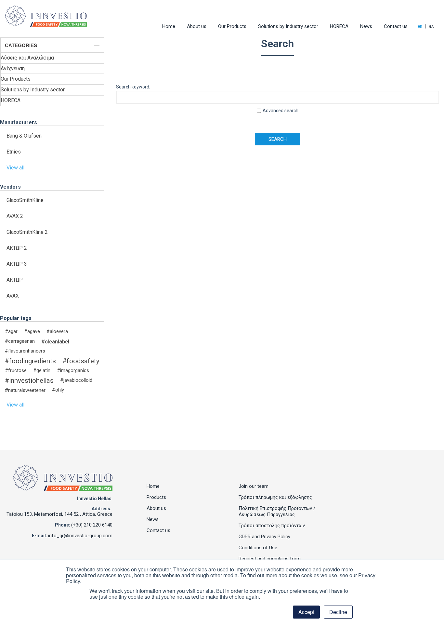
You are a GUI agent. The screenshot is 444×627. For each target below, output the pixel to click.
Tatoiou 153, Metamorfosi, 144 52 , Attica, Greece (59, 514)
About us (196, 26)
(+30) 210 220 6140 (91, 525)
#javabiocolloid (76, 380)
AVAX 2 (15, 216)
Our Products (232, 26)
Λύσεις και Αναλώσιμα (27, 58)
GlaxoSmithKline (25, 200)
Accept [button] (306, 612)
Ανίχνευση (13, 68)
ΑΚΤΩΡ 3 (17, 264)
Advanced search (280, 110)
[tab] (52, 45)
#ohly (58, 390)
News (366, 26)
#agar (11, 331)
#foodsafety (80, 361)
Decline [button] (338, 612)
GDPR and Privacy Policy (264, 537)
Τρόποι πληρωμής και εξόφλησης (275, 497)
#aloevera (57, 331)
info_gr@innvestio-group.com (80, 536)
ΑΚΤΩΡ (15, 280)
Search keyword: (133, 86)
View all (15, 168)
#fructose (16, 370)
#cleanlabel (55, 341)
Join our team (253, 486)
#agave (32, 331)
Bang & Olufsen (24, 136)
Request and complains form (270, 559)
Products (156, 497)
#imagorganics (73, 370)
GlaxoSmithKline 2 (27, 232)
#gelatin (41, 370)
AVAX (13, 296)
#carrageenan (20, 341)
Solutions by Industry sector (288, 26)
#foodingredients (30, 361)
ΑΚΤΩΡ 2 (17, 248)
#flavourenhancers (25, 351)
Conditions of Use (258, 548)
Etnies (14, 152)
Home (168, 26)
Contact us (396, 26)
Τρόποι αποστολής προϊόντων (272, 525)
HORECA (339, 26)
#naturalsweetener (25, 390)
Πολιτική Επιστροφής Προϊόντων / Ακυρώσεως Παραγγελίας (277, 511)
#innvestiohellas (29, 380)
